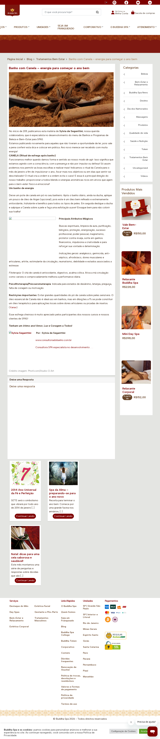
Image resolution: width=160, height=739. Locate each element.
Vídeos (144, 176)
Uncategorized (140, 168)
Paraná (86, 659)
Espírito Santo (90, 635)
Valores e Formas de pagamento (70, 688)
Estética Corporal (19, 626)
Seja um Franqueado (66, 27)
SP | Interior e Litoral (90, 616)
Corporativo (67, 647)
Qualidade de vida (138, 133)
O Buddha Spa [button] (119, 27)
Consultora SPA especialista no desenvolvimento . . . (64, 347)
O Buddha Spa (68, 606)
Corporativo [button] (92, 27)
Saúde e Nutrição (139, 141)
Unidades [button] (43, 27)
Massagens (142, 117)
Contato (65, 653)
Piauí (85, 670)
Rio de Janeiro (91, 623)
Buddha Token (69, 641)
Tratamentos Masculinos (41, 619)
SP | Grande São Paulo (91, 607)
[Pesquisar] (97, 12)
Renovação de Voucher (68, 668)
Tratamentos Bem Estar (50, 59)
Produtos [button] (21, 27)
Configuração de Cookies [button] (123, 731)
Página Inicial (15, 59)
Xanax (13, 307)
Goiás (86, 641)
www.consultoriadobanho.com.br (53, 340)
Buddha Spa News (138, 92)
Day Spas (14, 612)
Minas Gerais (90, 629)
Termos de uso (69, 704)
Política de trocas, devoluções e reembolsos (71, 678)
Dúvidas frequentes (67, 660)
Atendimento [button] (146, 27)
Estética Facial (42, 606)
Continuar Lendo (25, 516)
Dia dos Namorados (137, 109)
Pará (85, 653)
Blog (29, 59)
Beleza (144, 74)
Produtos (143, 125)
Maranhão (88, 676)
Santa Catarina (91, 647)
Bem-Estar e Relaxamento (141, 83)
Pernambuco (89, 664)
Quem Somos (68, 612)
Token (145, 149)
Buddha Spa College (67, 633)
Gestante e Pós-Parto (46, 612)
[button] (119, 13)
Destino (144, 100)
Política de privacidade (67, 696)
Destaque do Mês (19, 606)
